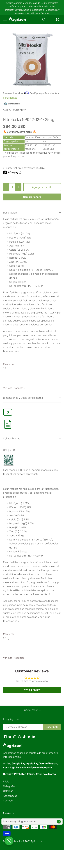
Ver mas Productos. (14, 388)
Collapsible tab (11, 438)
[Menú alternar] (5, 19)
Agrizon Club (10, 795)
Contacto (8, 800)
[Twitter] (29, 736)
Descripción (10, 212)
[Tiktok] (24, 736)
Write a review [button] (32, 689)
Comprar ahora (32, 196)
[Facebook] (5, 736)
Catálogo (8, 790)
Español (7, 813)
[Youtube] (10, 736)
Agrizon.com (37, 841)
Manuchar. (9, 364)
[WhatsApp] (19, 736)
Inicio (6, 781)
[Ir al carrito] (57, 19)
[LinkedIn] (33, 736)
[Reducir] (6, 187)
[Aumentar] (18, 187)
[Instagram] (14, 736)
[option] (32, 59)
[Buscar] (43, 19)
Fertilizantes (10, 97)
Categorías (9, 786)
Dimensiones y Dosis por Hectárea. (23, 397)
